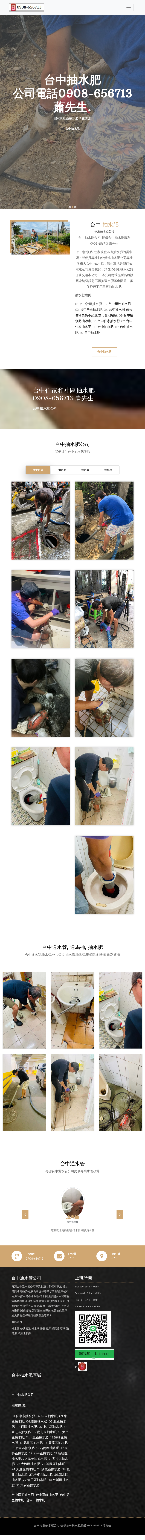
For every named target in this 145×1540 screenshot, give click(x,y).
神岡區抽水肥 (55, 1468)
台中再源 (38, 470)
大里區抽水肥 (38, 1442)
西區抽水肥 (29, 1431)
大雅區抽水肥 (30, 1468)
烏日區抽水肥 (33, 1447)
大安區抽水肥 (29, 1490)
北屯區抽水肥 (52, 1431)
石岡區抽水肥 (49, 1452)
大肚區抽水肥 (25, 1474)
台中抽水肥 (72, 128)
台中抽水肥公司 (22, 1399)
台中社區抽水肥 (91, 303)
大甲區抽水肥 (36, 1484)
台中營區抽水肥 (91, 309)
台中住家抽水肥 (108, 321)
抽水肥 (62, 470)
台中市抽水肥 (25, 1420)
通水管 (85, 470)
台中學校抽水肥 (119, 303)
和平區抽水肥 (42, 1458)
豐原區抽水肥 (58, 1447)
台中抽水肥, (106, 326)
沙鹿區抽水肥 (50, 1474)
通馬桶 (108, 470)
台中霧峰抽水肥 (47, 1499)
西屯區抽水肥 (21, 1436)
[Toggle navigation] (129, 7)
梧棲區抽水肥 (43, 1479)
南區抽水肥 (39, 1426)
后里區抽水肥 (24, 1452)
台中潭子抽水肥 (22, 1499)
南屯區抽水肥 (46, 1436)
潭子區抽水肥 (37, 1463)
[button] (25, 1216)
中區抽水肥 (49, 1420)
